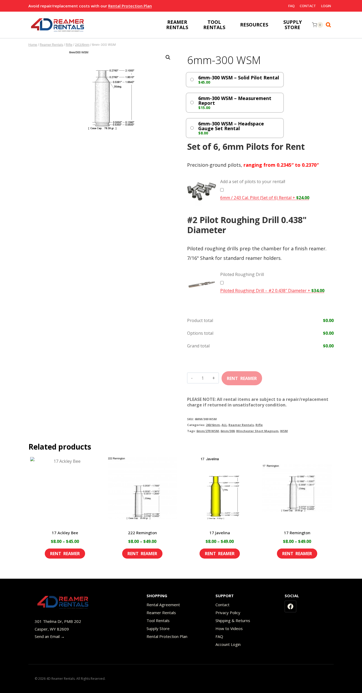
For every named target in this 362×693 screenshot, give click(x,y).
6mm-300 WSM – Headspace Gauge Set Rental (231, 126)
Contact (308, 5)
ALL (224, 425)
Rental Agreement (163, 604)
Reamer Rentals (241, 425)
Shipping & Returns (232, 620)
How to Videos (229, 628)
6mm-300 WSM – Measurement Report (234, 100)
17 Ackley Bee (65, 532)
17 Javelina (219, 532)
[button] (168, 57)
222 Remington (142, 532)
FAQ (291, 5)
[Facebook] (290, 606)
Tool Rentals (158, 620)
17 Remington (297, 532)
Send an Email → (50, 636)
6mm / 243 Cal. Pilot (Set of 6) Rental (264, 198)
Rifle (259, 425)
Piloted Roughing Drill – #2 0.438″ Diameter (272, 290)
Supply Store (158, 628)
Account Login (228, 644)
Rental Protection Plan (130, 5)
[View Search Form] (330, 25)
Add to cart (242, 376)
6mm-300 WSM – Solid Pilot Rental (238, 77)
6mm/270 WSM (207, 431)
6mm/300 (227, 431)
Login (326, 5)
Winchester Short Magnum (257, 431)
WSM (284, 431)
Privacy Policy (227, 612)
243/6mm (213, 425)
